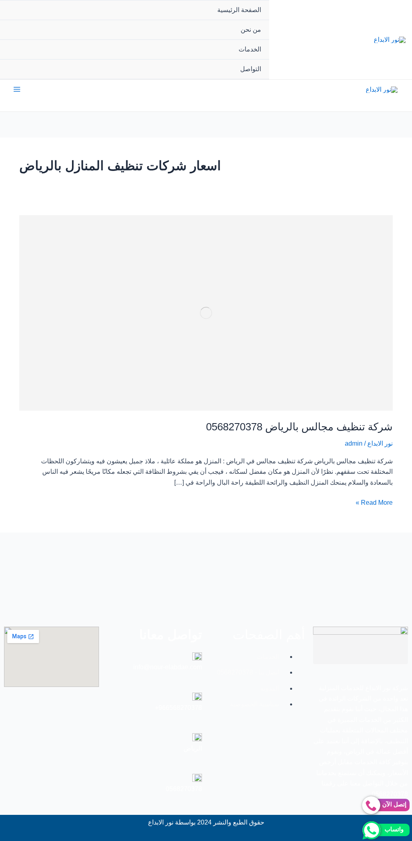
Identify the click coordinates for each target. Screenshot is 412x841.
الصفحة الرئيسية (239, 9)
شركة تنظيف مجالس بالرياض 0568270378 (299, 427)
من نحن (251, 29)
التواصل (250, 69)
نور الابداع (380, 443)
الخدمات (250, 49)
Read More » (374, 502)
